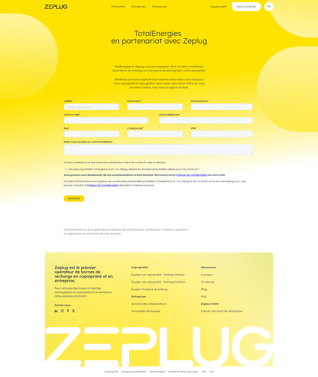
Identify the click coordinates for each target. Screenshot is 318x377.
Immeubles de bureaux (145, 311)
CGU (204, 372)
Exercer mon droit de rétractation (222, 311)
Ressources (159, 6)
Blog (204, 289)
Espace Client (210, 303)
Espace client (219, 6)
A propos (206, 274)
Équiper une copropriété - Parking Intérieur (158, 274)
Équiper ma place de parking (149, 289)
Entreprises (139, 6)
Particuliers (118, 6)
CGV (211, 372)
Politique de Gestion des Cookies (183, 372)
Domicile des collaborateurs (148, 303)
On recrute (207, 282)
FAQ (203, 296)
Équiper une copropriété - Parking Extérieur (158, 282)
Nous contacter (246, 6)
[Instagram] (62, 311)
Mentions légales (157, 372)
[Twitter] (73, 311)
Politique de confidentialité (134, 372)
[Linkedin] (56, 311)
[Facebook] (68, 311)
